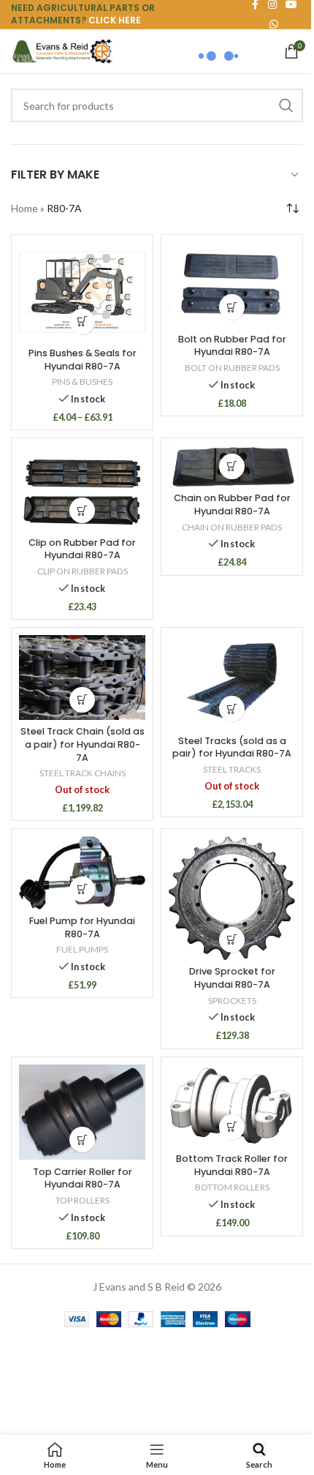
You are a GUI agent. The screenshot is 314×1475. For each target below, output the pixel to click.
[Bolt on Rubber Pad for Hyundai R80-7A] (232, 284)
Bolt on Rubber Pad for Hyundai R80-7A (232, 346)
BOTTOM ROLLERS (232, 1187)
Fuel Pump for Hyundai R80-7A (82, 927)
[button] (232, 307)
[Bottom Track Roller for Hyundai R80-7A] (232, 1106)
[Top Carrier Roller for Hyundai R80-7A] (82, 1112)
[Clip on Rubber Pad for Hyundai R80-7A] (82, 488)
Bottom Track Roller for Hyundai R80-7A (232, 1165)
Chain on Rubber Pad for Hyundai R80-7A (232, 504)
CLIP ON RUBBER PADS (82, 571)
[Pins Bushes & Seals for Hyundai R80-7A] (82, 291)
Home (24, 208)
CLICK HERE (114, 20)
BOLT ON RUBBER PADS (232, 367)
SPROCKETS (232, 1000)
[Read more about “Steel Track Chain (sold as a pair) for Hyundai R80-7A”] (82, 700)
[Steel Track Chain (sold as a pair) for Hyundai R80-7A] (82, 677)
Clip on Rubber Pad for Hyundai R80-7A (82, 549)
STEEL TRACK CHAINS (82, 772)
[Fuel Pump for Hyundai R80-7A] (82, 872)
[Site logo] (62, 50)
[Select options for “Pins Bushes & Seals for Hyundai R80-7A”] (82, 321)
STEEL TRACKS (232, 769)
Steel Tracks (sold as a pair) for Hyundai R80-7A (231, 747)
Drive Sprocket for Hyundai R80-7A (232, 978)
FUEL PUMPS (82, 949)
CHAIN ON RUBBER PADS (232, 527)
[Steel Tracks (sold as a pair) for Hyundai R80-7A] (232, 682)
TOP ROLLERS (82, 1200)
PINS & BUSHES (82, 381)
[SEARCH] (286, 105)
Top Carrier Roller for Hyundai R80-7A (82, 1178)
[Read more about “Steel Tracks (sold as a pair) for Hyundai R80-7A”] (232, 708)
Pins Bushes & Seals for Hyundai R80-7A (82, 359)
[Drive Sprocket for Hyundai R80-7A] (232, 897)
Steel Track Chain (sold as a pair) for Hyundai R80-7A (82, 744)
